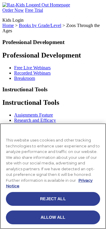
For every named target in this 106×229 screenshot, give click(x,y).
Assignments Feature (33, 114)
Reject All (53, 198)
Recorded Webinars (32, 72)
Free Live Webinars (32, 67)
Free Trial (34, 10)
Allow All (53, 217)
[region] (53, 176)
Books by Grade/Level (40, 25)
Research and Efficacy (35, 120)
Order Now (13, 10)
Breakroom (24, 78)
